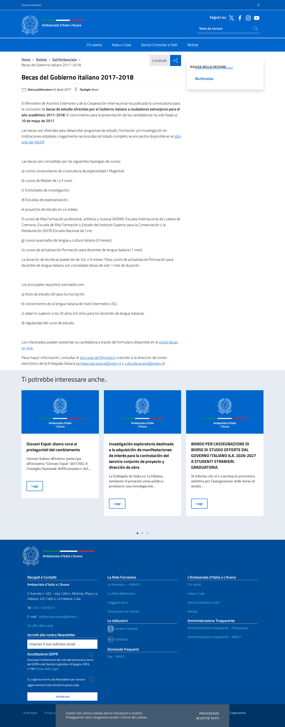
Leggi (37, 486)
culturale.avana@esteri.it (144, 363)
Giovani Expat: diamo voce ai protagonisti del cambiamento (53, 447)
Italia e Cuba (196, 593)
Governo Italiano (31, 5)
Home (25, 59)
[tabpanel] (60, 459)
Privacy (39, 668)
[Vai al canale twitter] (230, 17)
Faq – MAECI (116, 656)
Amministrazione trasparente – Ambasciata (218, 627)
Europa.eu (121, 639)
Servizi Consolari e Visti (203, 602)
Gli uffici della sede (40, 625)
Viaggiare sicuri (117, 602)
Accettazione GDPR (42, 654)
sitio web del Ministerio (98, 357)
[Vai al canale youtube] (255, 17)
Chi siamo (194, 584)
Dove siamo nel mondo (123, 611)
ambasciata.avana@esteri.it (99, 363)
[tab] (137, 533)
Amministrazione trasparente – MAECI (214, 636)
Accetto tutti (207, 718)
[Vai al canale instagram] (247, 17)
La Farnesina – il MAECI (123, 584)
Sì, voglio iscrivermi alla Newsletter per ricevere (56, 679)
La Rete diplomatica (121, 593)
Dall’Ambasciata (64, 59)
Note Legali (51, 668)
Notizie (41, 59)
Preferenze (209, 713)
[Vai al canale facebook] (239, 17)
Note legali (30, 712)
